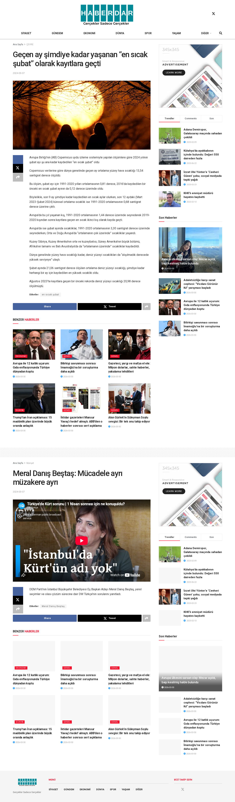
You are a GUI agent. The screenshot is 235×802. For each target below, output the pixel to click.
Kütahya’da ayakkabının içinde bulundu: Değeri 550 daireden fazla (201, 154)
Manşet (30, 463)
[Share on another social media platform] (18, 177)
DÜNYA (120, 33)
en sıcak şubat (50, 294)
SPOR (148, 33)
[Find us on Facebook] (206, 14)
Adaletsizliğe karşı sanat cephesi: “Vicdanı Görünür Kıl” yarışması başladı (201, 283)
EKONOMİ (89, 33)
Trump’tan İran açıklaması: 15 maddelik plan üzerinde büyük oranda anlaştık (32, 421)
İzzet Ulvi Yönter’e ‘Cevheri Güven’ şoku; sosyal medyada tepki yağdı (203, 175)
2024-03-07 (19, 73)
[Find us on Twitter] (213, 14)
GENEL (67, 356)
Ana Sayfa (18, 44)
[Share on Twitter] (18, 168)
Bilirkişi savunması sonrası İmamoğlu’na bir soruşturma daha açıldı (79, 367)
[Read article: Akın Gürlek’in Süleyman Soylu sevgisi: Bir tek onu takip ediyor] (129, 398)
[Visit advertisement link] (190, 76)
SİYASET (26, 33)
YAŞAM (176, 33)
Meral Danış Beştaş (53, 606)
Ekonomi (21, 356)
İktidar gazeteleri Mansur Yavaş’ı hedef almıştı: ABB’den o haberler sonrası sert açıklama (81, 421)
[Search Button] (220, 33)
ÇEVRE (29, 44)
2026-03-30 (20, 376)
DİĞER (205, 33)
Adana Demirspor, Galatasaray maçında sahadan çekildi (203, 133)
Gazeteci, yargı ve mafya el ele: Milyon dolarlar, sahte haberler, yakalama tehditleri (129, 367)
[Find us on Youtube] (220, 14)
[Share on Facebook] (18, 159)
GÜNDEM (57, 33)
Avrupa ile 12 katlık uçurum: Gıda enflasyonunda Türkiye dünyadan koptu (31, 367)
